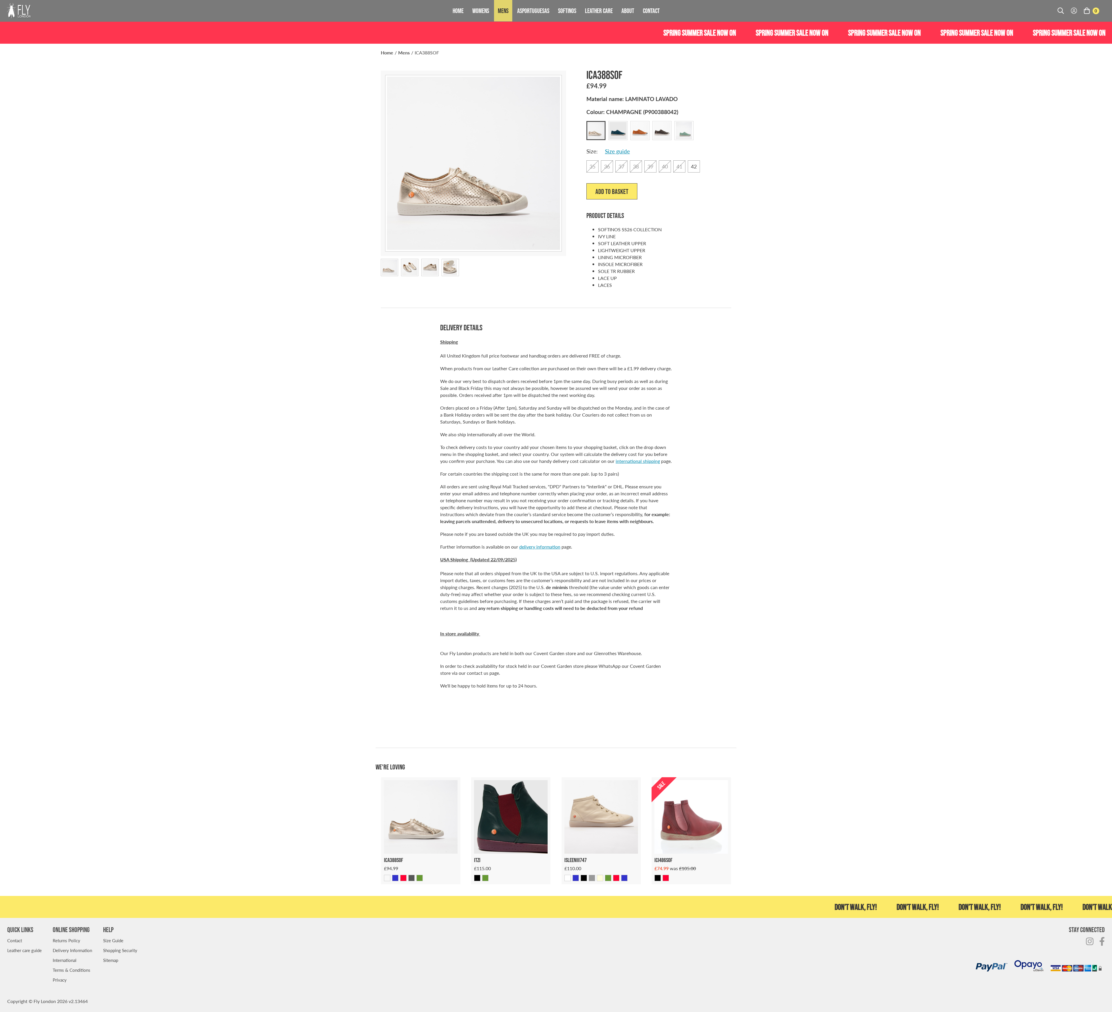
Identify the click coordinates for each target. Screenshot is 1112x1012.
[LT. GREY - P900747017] (592, 878)
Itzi (477, 860)
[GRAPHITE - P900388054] (411, 878)
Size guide (617, 151)
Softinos (567, 10)
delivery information (539, 546)
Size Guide (113, 940)
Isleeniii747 (575, 860)
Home (458, 10)
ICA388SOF (427, 52)
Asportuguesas (533, 10)
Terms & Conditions (71, 970)
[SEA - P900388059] (419, 878)
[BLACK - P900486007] (657, 878)
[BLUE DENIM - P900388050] (395, 878)
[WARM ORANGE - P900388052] (403, 878)
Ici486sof (663, 860)
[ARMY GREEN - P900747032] (608, 878)
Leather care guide (24, 950)
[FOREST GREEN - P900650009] (485, 878)
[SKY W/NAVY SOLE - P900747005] (576, 878)
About (627, 10)
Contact (651, 10)
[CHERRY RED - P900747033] (616, 878)
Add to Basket (611, 191)
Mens (503, 10)
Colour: (632, 112)
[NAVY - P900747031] (624, 878)
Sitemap (110, 960)
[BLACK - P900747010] (584, 878)
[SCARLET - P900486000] (666, 878)
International (64, 960)
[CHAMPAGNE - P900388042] (387, 878)
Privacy (60, 980)
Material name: (632, 99)
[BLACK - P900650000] (477, 878)
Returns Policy (66, 940)
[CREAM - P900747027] (600, 878)
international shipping (638, 461)
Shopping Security (120, 950)
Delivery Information (72, 950)
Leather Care (599, 10)
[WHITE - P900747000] (567, 878)
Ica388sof (393, 860)
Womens (480, 10)
